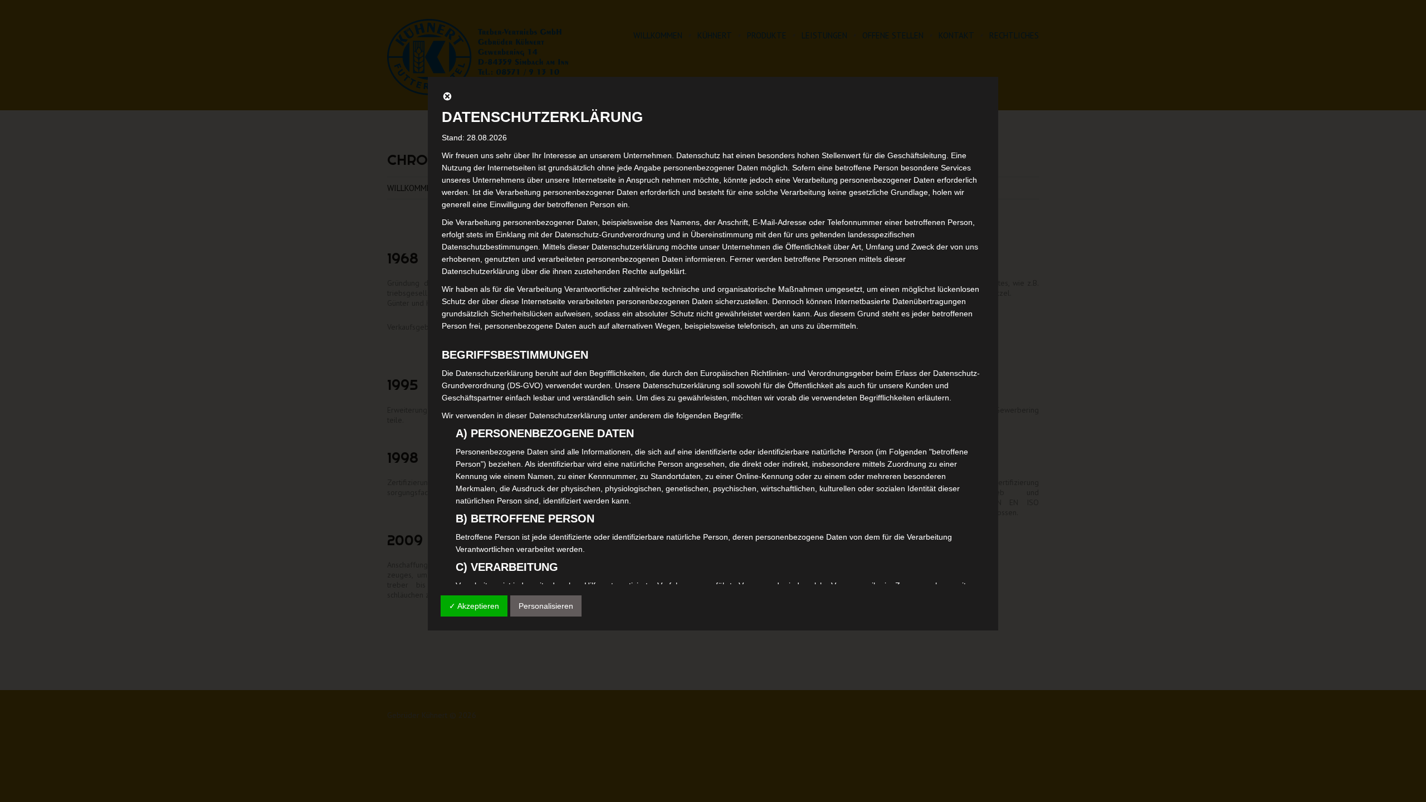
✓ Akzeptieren (474, 606)
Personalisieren (546, 606)
